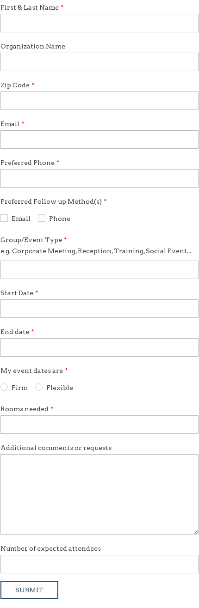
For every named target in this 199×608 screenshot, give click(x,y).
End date (14, 331)
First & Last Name (29, 7)
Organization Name (32, 46)
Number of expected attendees (50, 548)
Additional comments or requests (56, 447)
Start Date (16, 293)
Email (9, 124)
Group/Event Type (31, 239)
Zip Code (15, 85)
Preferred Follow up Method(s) (51, 201)
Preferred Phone (27, 162)
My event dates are (31, 370)
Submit (29, 590)
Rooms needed (24, 409)
